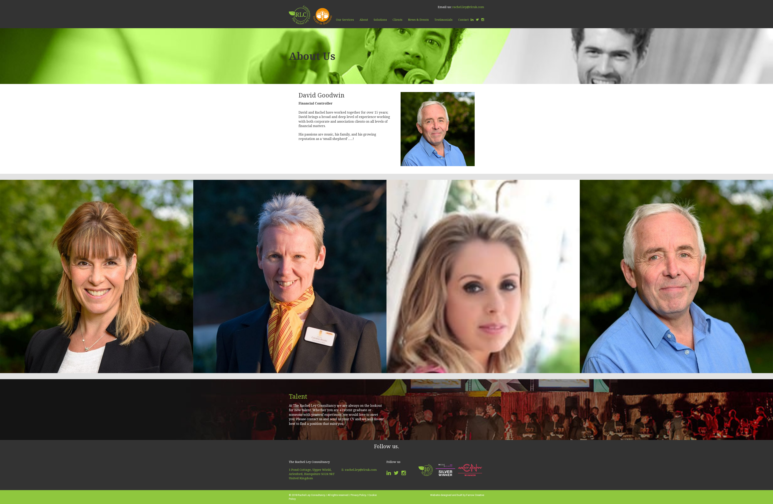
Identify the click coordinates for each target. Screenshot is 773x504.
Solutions (380, 19)
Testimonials (443, 19)
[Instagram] (482, 20)
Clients (397, 19)
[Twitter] (477, 20)
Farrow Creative (475, 495)
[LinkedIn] (472, 20)
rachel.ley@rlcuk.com (468, 7)
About (364, 19)
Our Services (345, 19)
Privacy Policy (358, 495)
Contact (463, 19)
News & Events (418, 19)
